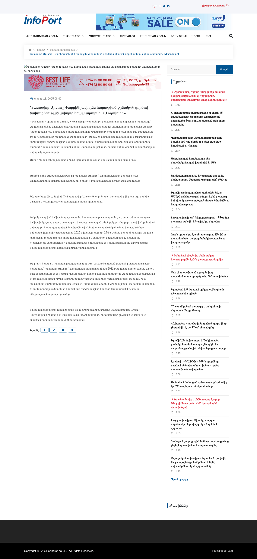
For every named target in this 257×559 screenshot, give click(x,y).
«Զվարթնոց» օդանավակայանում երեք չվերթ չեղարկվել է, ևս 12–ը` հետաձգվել (199, 325)
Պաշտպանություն (102, 36)
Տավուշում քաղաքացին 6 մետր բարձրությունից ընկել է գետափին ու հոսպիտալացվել (200, 443)
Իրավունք (179, 36)
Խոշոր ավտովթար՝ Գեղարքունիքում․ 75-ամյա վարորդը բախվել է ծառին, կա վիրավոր (200, 219)
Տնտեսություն (73, 36)
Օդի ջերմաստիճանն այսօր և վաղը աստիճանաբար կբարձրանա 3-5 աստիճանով (200, 274)
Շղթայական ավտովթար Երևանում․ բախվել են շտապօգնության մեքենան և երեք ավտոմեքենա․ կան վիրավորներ (198, 462)
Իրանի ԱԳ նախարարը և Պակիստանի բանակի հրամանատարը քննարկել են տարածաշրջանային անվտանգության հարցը (198, 344)
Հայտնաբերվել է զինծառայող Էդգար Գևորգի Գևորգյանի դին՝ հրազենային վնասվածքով (195, 403)
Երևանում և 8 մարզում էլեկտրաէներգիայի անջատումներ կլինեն (197, 291)
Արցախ (196, 36)
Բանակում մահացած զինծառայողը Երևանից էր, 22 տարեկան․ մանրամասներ (199, 384)
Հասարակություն (153, 36)
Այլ (209, 36)
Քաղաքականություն (42, 36)
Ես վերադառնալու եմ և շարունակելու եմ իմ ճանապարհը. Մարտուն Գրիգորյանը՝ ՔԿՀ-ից (199, 178)
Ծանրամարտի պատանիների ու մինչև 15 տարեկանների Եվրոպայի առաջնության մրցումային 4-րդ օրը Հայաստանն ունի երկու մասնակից (198, 119)
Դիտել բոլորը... (180, 479)
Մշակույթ (127, 36)
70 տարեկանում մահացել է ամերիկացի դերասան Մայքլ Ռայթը (196, 308)
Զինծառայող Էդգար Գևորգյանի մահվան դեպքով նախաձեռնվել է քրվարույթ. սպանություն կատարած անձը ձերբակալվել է (199, 96)
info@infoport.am (222, 550)
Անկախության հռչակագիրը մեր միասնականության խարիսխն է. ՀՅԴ (193, 160)
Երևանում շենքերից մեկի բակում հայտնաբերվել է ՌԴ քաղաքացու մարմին (197, 257)
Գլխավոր (39, 49)
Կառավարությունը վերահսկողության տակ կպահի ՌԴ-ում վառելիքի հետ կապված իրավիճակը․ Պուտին (196, 142)
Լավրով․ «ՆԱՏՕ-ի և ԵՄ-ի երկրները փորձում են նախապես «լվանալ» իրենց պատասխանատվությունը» (195, 365)
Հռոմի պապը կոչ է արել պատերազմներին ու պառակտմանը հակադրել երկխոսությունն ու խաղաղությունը (198, 238)
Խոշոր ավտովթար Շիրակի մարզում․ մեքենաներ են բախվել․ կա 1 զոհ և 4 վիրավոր (194, 424)
